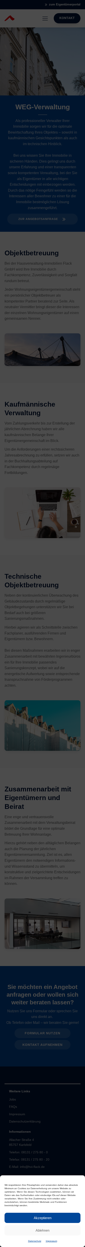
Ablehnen (42, 1230)
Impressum (51, 1241)
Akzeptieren (42, 1218)
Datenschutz (34, 1241)
